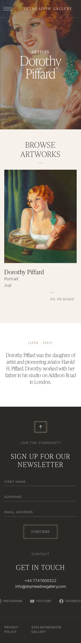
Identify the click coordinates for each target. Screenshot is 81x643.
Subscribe (40, 531)
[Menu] (7, 8)
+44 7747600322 (40, 581)
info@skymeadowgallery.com (40, 587)
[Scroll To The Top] (40, 427)
